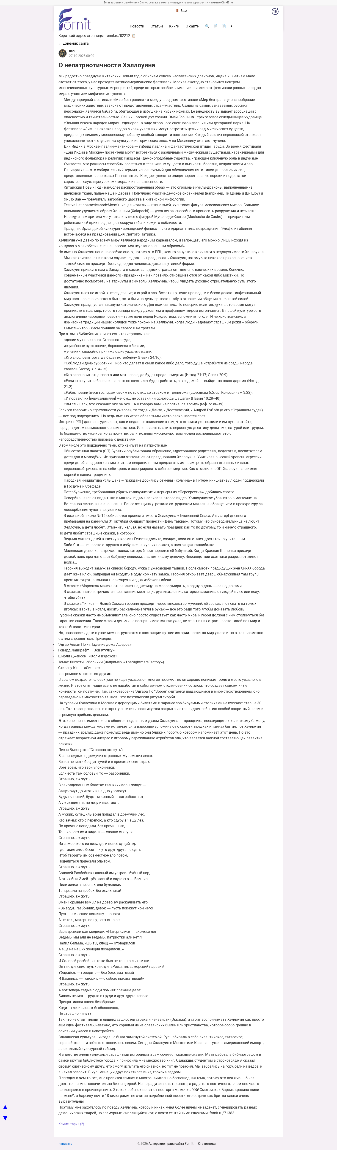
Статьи (157, 26)
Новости (137, 26)
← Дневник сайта (73, 43)
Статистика (207, 1143)
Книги (174, 26)
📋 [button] (134, 36)
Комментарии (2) (71, 1124)
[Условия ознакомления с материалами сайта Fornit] (275, 12)
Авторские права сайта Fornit (171, 1143)
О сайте (192, 26)
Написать (65, 1143)
